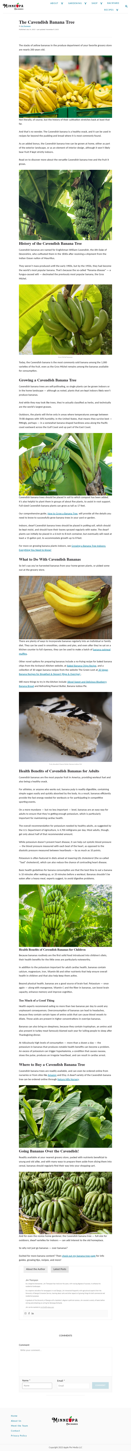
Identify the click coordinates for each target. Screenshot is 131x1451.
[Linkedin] (32, 1313)
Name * (26, 1380)
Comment (24, 1345)
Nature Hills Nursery (68, 1079)
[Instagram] (25, 1313)
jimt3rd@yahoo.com (47, 1307)
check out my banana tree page (79, 1256)
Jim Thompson (26, 26)
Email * (61, 1381)
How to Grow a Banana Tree (63, 513)
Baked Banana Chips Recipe (81, 666)
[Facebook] (29, 1313)
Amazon (52, 1075)
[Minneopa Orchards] (15, 6)
